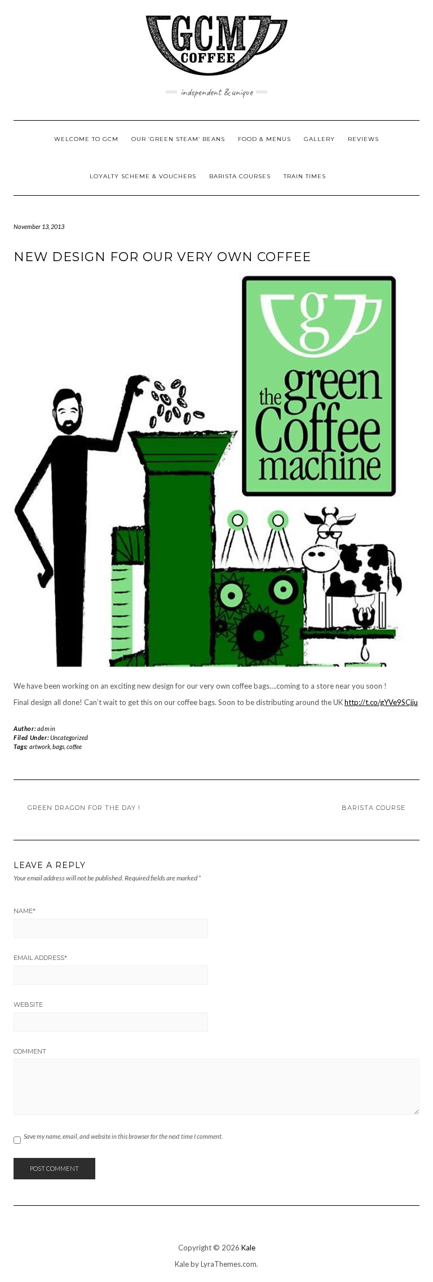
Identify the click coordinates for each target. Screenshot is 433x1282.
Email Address (40, 958)
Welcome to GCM (86, 139)
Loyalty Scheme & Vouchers (143, 176)
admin (46, 728)
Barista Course (373, 808)
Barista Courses (240, 176)
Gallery (319, 139)
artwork (39, 746)
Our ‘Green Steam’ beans (178, 139)
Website (28, 1004)
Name (25, 911)
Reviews (363, 139)
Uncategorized (69, 737)
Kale (248, 1247)
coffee (74, 746)
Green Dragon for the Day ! (84, 808)
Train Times (305, 176)
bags (58, 746)
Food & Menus (264, 139)
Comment (30, 1051)
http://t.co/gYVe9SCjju (381, 702)
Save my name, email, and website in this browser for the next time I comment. (123, 1136)
